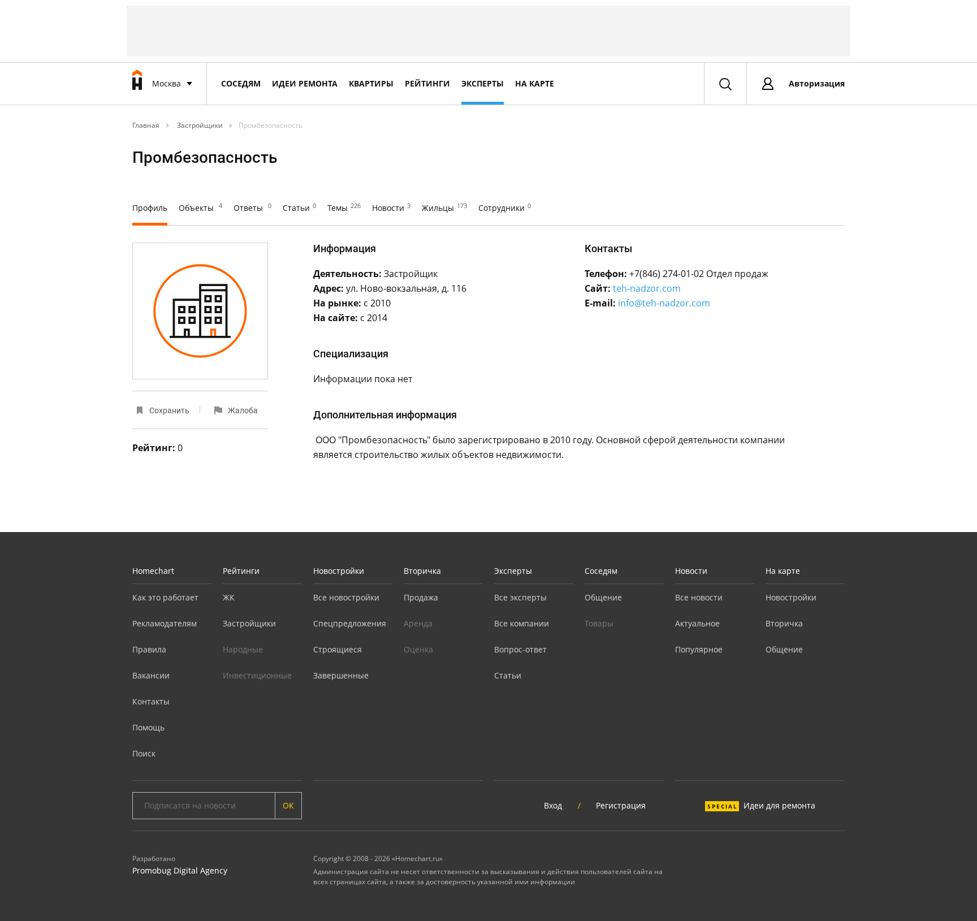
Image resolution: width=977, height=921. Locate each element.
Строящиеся (337, 649)
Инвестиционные (257, 675)
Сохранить (169, 410)
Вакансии (151, 675)
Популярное (699, 649)
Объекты (200, 207)
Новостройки (338, 570)
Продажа (421, 597)
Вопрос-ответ (520, 649)
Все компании (521, 623)
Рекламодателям (164, 623)
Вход (553, 805)
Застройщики (199, 125)
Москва (166, 83)
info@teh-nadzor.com (664, 303)
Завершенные (341, 675)
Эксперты (482, 83)
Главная (145, 125)
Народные (243, 649)
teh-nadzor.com (647, 288)
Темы (344, 207)
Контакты (151, 701)
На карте (534, 83)
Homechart (153, 570)
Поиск (143, 753)
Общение (603, 597)
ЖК (229, 597)
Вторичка (422, 570)
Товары (599, 623)
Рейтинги (427, 83)
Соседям (241, 83)
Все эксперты (520, 597)
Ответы (252, 207)
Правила (149, 649)
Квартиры (371, 83)
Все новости (699, 597)
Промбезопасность (270, 125)
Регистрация (621, 805)
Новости (391, 207)
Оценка (418, 649)
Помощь (148, 727)
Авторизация (817, 83)
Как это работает (165, 597)
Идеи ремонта (305, 83)
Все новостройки (346, 597)
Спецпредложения (349, 623)
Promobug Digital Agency (179, 870)
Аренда (418, 623)
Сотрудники (504, 207)
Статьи (299, 207)
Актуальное (697, 623)
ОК (288, 805)
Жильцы (444, 207)
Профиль (149, 207)
